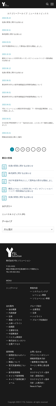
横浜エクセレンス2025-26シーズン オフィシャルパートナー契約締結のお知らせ (27, 59)
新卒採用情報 (14, 372)
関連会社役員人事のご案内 (12, 137)
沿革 (11, 316)
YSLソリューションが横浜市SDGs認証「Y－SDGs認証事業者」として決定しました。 (27, 110)
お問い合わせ (35, 352)
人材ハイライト (15, 323)
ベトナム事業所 (15, 337)
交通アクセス (14, 344)
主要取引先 (13, 330)
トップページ (12, 288)
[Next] (44, 149)
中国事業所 (13, 334)
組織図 (11, 327)
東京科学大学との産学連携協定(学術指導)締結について (22, 97)
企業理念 (36, 309)
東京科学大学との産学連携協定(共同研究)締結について (22, 85)
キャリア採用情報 (16, 376)
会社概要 (12, 309)
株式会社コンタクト (17, 340)
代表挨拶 (12, 313)
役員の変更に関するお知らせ (12, 22)
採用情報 (10, 352)
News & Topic (36, 386)
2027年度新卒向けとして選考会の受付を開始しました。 (22, 46)
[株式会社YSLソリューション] (15, 4)
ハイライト (37, 316)
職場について (14, 362)
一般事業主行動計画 (38, 362)
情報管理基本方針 (37, 358)
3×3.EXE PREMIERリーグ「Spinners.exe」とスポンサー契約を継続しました (28, 124)
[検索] (47, 4)
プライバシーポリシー (39, 355)
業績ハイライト (15, 320)
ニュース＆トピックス (11, 214)
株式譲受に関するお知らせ (12, 34)
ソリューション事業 (41, 298)
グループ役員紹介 (40, 320)
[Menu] (52, 4)
